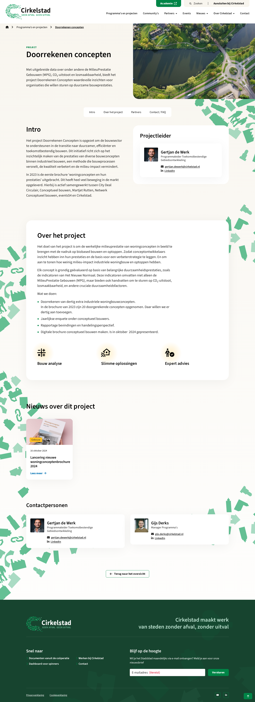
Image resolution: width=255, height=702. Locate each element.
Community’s (151, 13)
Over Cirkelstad (223, 13)
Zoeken (198, 3)
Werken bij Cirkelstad (91, 658)
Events (187, 13)
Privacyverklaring (35, 695)
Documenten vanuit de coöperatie (49, 658)
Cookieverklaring (58, 695)
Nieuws (200, 13)
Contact (244, 13)
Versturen (218, 672)
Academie (166, 3)
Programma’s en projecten (121, 13)
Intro (92, 112)
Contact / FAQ (158, 112)
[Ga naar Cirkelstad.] (7, 27)
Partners (169, 13)
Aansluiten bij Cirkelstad (229, 3)
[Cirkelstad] (28, 11)
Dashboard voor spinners (44, 664)
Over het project (113, 112)
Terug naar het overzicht (129, 574)
